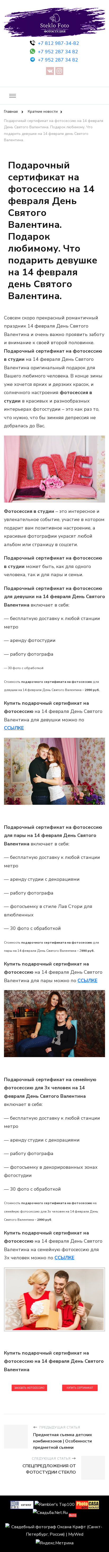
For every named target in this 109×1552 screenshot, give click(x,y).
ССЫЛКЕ (87, 980)
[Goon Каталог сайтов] (22, 1504)
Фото (72, 1515)
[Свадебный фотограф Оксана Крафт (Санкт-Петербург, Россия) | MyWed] (54, 1527)
